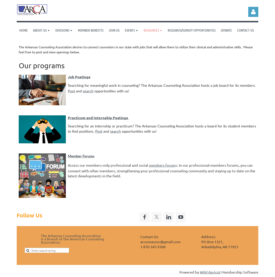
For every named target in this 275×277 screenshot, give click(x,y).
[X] (157, 217)
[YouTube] (181, 217)
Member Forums (81, 156)
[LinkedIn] (169, 217)
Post (71, 91)
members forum (162, 165)
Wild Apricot (210, 272)
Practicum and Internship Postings (98, 117)
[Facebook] (145, 217)
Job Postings (79, 76)
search (88, 91)
